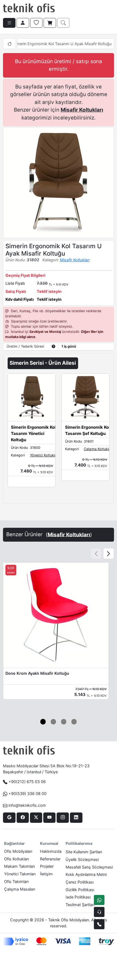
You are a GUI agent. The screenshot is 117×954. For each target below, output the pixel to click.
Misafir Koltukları (82, 110)
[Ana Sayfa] (9, 43)
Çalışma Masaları (19, 889)
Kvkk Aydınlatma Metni (86, 874)
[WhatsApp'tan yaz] (99, 900)
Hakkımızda (50, 851)
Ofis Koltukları (16, 859)
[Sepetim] (50, 23)
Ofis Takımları (16, 881)
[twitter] (36, 817)
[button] (108, 553)
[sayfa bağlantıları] (9, 23)
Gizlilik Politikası (80, 889)
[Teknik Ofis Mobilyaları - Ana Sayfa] (29, 8)
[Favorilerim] (36, 23)
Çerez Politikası (80, 882)
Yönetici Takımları (20, 874)
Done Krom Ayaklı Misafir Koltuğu (37, 673)
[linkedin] (76, 817)
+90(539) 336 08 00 (27, 793)
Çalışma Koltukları (98, 449)
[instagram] (63, 817)
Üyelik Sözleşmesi (82, 859)
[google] (9, 817)
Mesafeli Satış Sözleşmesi (89, 867)
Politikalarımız (79, 843)
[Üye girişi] (23, 23)
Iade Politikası (78, 897)
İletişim (46, 874)
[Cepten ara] (99, 912)
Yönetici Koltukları (44, 455)
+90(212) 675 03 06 (27, 781)
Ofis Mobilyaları (18, 851)
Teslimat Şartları (80, 904)
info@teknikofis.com (27, 805)
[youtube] (49, 817)
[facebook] (23, 817)
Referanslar (50, 859)
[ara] (63, 23)
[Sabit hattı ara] (99, 924)
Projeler (47, 866)
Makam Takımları (19, 866)
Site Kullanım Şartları (84, 851)
